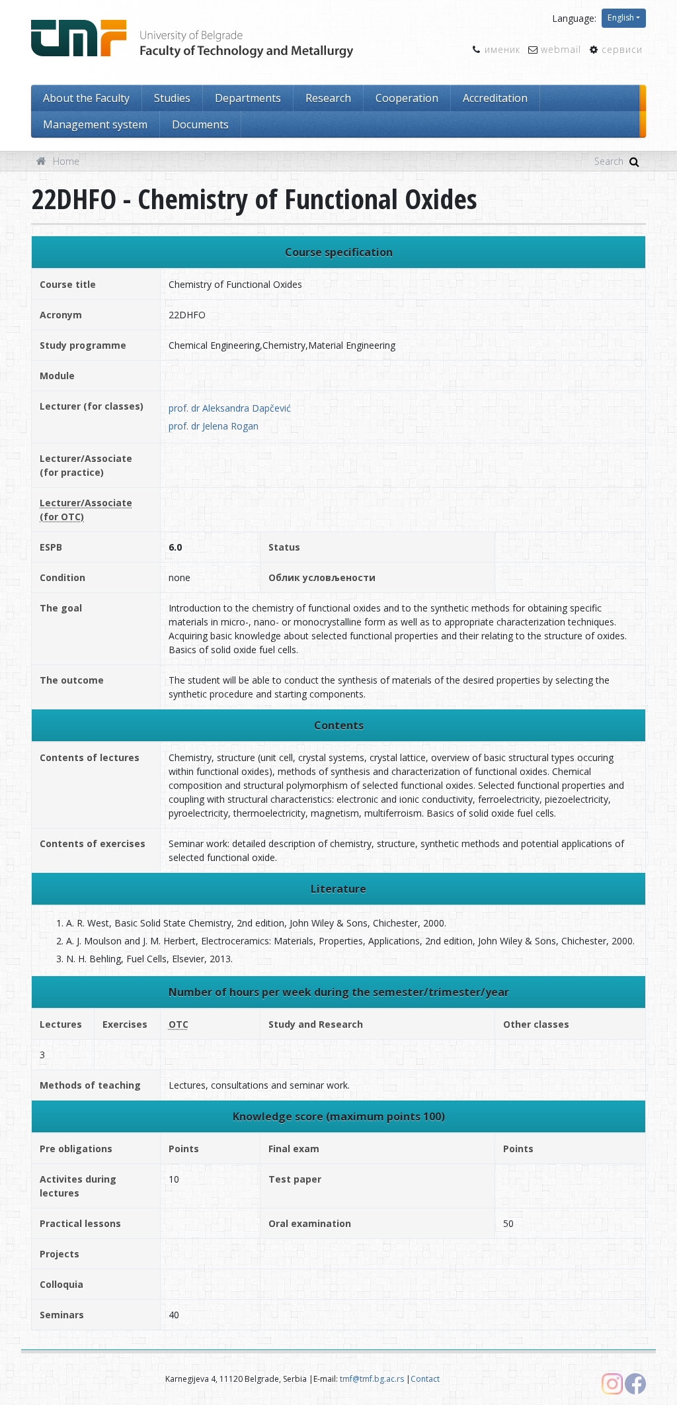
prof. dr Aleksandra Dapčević (230, 408)
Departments (248, 98)
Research (328, 98)
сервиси (622, 49)
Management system (95, 124)
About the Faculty (86, 98)
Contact (425, 1378)
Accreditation (495, 98)
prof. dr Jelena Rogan (214, 426)
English (621, 17)
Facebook (635, 1383)
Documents (200, 124)
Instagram (612, 1383)
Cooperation (407, 98)
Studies (172, 98)
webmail (561, 49)
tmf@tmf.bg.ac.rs (372, 1378)
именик (502, 49)
